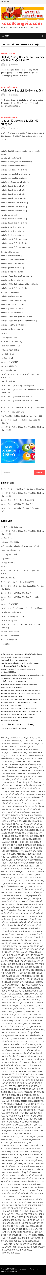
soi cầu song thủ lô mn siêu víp (14, 288)
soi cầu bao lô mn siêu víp (11, 255)
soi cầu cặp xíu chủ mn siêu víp (13, 259)
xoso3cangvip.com (21, 23)
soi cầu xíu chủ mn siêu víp (12, 280)
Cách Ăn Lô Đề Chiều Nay (11, 341)
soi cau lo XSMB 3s (33, 699)
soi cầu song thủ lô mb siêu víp (14, 243)
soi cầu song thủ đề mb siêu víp (14, 239)
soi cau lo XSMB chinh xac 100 (9, 702)
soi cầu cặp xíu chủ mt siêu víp (13, 300)
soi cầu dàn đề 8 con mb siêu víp (14, 194)
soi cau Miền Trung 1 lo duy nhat (11, 711)
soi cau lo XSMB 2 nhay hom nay (13, 699)
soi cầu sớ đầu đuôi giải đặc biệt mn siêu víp (19, 284)
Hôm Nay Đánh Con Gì (9, 87)
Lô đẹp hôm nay (9, 681)
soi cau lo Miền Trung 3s (32, 690)
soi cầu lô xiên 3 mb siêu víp (12, 231)
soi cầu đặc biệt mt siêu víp (12, 304)
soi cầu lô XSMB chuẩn (9, 728)
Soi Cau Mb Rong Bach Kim (12, 412)
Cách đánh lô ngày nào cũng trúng (14, 660)
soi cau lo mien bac (15, 687)
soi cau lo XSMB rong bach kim (13, 708)
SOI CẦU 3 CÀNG (8, 381)
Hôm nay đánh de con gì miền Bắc (24, 678)
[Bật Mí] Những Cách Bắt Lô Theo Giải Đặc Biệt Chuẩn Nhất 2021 (22, 59)
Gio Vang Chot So (8, 370)
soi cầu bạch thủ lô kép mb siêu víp (15, 174)
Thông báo (5, 644)
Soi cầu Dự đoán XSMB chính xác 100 (17, 714)
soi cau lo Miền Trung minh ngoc (31, 693)
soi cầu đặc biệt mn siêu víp (12, 263)
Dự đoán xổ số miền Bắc (37, 675)
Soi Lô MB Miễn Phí (8, 54)
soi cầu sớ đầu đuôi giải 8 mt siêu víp (16, 316)
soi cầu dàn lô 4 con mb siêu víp (14, 206)
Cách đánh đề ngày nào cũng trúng (12, 663)
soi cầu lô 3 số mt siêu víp (12, 312)
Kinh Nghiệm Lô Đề (9, 337)
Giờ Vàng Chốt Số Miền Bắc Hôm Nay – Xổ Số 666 (21, 416)
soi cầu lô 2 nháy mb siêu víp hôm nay (16, 161)
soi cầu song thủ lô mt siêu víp (14, 325)
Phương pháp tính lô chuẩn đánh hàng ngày (14, 685)
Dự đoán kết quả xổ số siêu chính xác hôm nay (15, 675)
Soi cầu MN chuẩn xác (10, 252)
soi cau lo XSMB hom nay (27, 702)
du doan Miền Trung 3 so (31, 663)
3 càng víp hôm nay (7, 654)
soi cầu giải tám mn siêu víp (12, 267)
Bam (15, 1271)
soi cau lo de (4, 687)
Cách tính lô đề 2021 (24, 657)
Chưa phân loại (7, 538)
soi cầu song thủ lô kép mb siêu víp (15, 247)
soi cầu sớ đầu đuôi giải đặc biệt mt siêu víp (19, 320)
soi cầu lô (31, 714)
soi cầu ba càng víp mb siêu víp (14, 165)
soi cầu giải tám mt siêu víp (12, 308)
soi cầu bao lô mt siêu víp (11, 296)
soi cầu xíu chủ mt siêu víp (12, 329)
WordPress (5, 1271)
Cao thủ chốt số (19, 654)
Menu (7, 36)
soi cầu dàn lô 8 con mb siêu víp (14, 218)
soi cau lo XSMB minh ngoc (11, 705)
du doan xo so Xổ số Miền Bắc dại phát (15, 666)
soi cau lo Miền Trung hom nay (10, 693)
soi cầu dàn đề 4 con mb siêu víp (14, 186)
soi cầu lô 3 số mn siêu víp (12, 271)
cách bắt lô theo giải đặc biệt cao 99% (22, 90)
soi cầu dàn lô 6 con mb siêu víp (14, 210)
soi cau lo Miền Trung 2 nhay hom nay (12, 690)
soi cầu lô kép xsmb (25, 717)
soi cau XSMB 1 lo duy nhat (32, 711)
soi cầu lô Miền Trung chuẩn (9, 720)
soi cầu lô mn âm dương (17, 724)
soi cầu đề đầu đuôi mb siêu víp (14, 223)
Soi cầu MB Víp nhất (9, 215)
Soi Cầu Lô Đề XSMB (9, 362)
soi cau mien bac (31, 708)
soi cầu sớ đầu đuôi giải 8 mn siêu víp (16, 276)
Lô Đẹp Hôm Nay (8, 358)
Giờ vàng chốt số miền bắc (8, 678)
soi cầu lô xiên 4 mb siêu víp (12, 235)
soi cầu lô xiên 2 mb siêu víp (12, 227)
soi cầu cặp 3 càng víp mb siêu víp (15, 182)
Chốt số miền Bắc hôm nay (33, 654)
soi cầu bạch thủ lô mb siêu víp (14, 178)
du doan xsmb (31, 669)
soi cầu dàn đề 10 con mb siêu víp (15, 198)
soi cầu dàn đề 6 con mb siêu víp (14, 190)
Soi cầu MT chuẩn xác (10, 292)
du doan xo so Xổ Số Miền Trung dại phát (13, 669)
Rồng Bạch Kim (33, 684)
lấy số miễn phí (22, 681)
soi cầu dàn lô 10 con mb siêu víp (14, 202)
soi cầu (3, 714)
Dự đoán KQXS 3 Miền (10, 350)
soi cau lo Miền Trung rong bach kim (12, 696)
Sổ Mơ (4, 333)
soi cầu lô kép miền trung (9, 717)
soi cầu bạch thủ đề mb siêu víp (14, 169)
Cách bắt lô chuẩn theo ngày (9, 657)
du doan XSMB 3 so (8, 672)
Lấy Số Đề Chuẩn (8, 354)
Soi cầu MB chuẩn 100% (11, 158)
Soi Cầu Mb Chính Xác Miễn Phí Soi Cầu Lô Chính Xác (22, 407)
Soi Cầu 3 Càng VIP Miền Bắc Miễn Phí (16, 396)
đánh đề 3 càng (22, 728)
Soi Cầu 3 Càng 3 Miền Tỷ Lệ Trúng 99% (17, 385)
